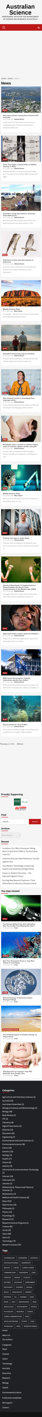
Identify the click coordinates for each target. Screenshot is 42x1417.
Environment (30, 1282)
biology (7, 1268)
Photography (22, 1307)
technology (8, 1326)
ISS (15, 1297)
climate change (28, 1268)
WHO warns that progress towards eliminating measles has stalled (16, 679)
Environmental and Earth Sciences (16, 1140)
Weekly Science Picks (11, 309)
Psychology (7, 1215)
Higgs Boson (17, 1292)
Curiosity (7, 1277)
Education (6, 1133)
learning (23, 1297)
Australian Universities (11, 1104)
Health (5, 992)
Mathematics (7, 1194)
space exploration (11, 1321)
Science (24, 1066)
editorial (7, 1282)
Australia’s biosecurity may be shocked (18, 354)
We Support (7, 1402)
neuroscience (24, 1302)
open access (9, 1307)
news (35, 1302)
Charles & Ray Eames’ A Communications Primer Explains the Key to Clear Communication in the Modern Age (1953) (19, 587)
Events (5, 1148)
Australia (6, 1100)
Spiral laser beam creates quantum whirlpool (20, 634)
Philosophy (7, 1208)
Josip (16, 928)
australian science (11, 1263)
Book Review (7, 1115)
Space (5, 1233)
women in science (30, 1326)
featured (19, 1287)
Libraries (6, 1183)
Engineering (7, 1137)
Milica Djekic (18, 311)
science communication (13, 1316)
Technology (7, 1241)
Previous (3, 744)
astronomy (22, 1258)
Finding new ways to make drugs (16, 538)
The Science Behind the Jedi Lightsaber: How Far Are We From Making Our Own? (19, 925)
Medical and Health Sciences (14, 1197)
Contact (5, 1407)
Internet (5, 1176)
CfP (3, 1118)
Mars (32, 1297)
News (5, 110)
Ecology (27, 1277)
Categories (6, 1345)
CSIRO (33, 1272)
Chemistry (6, 1122)
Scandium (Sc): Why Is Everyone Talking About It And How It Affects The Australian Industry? (20, 851)
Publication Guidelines (11, 1398)
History (5, 1162)
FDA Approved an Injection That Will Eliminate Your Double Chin (17, 1072)
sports (24, 1321)
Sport (4, 1237)
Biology (5, 956)
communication (10, 1272)
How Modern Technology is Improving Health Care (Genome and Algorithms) (18, 867)
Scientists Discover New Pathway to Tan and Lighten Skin (20, 860)
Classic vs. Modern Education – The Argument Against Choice (16, 874)
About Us (6, 1335)
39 (18, 744)
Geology (5, 1155)
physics (34, 1307)
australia (34, 1258)
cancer (16, 1268)
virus (19, 1326)
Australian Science (20, 9)
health (6, 1292)
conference (23, 1272)
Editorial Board (19, 119)
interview (7, 1297)
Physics (5, 1212)
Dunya (16, 1075)
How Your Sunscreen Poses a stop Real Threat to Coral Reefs (18, 962)
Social (4, 1230)
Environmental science (10, 1029)
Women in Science (10, 1244)
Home (4, 1330)
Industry (6, 1166)
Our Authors (7, 1339)
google (29, 1287)
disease (17, 1277)
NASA (13, 1302)
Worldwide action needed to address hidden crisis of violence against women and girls (20, 445)
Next (21, 744)
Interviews (6, 1180)
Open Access (7, 1204)
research (20, 1311)
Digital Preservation (10, 1126)
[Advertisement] (21, 53)
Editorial (6, 1129)
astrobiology (9, 1258)
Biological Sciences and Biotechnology (18, 1108)
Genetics (6, 1151)
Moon (6, 1302)
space (27, 1316)
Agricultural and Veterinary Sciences (17, 1097)
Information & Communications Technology (20, 1169)
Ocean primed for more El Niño (15, 725)
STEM (32, 1321)
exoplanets (8, 1287)
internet (28, 1292)
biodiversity (26, 1263)
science (30, 1311)
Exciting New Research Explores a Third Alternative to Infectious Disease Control (19, 882)
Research (6, 1219)
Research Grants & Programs (14, 1223)
